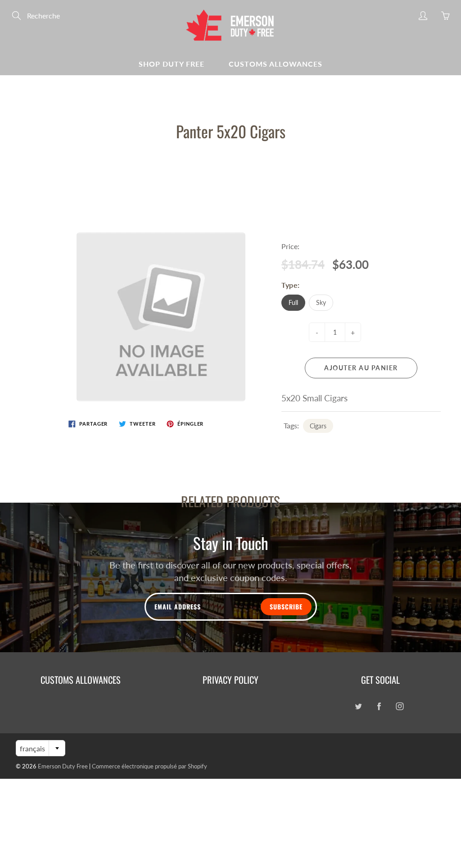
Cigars (318, 426)
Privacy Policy (230, 679)
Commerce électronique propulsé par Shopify (149, 766)
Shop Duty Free (171, 63)
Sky (321, 302)
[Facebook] (379, 706)
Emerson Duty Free (63, 766)
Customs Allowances (275, 63)
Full (293, 302)
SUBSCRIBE (286, 606)
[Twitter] (358, 706)
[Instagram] (399, 706)
